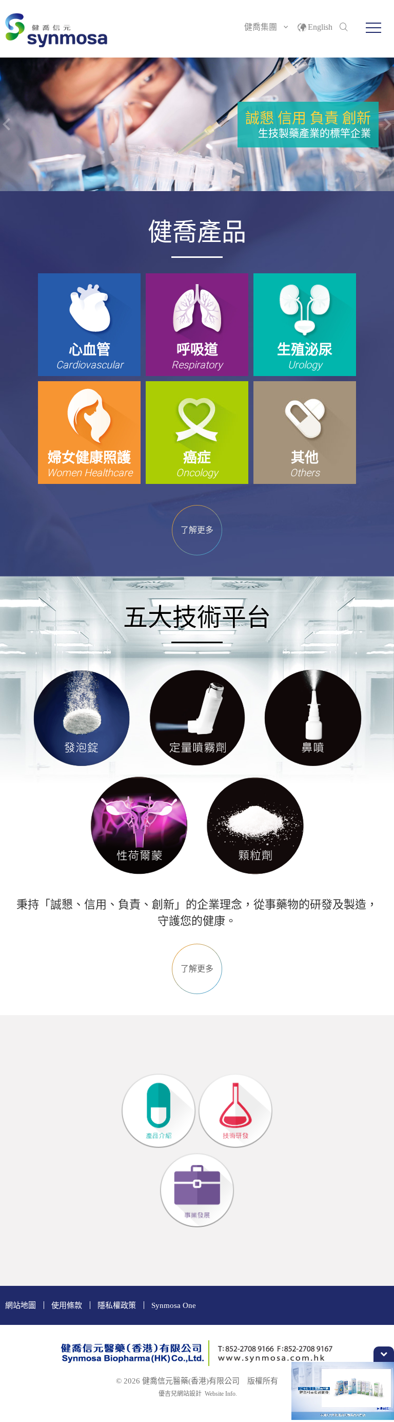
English (320, 27)
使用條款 (66, 1305)
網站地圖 (20, 1305)
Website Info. (221, 1393)
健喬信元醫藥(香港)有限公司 (56, 30)
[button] (373, 28)
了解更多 (197, 530)
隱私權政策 (116, 1305)
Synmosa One (173, 1305)
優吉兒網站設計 (180, 1393)
